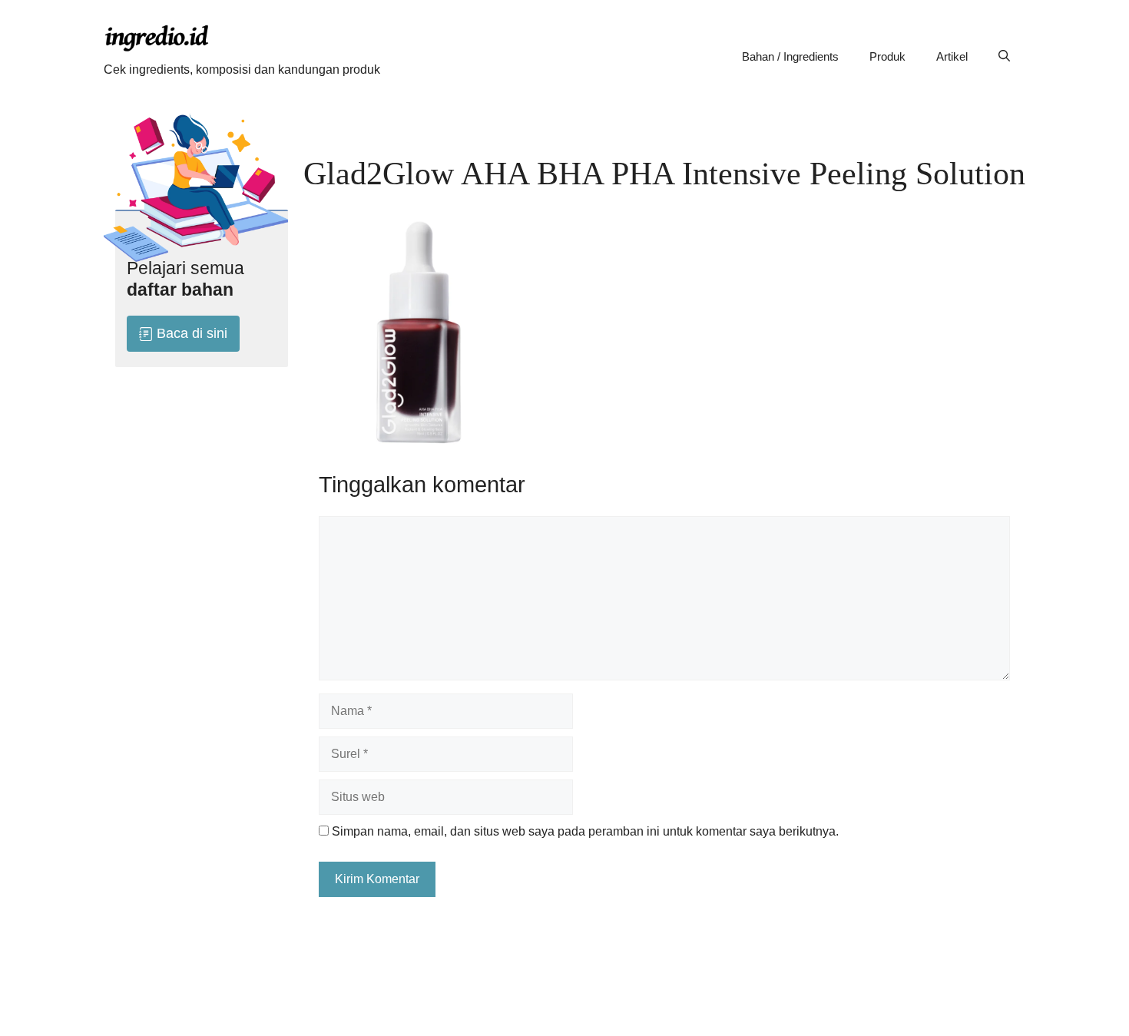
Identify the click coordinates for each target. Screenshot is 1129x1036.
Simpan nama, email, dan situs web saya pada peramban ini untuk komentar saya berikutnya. (585, 831)
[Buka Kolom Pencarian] (1004, 57)
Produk (887, 56)
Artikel (952, 56)
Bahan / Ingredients (790, 56)
